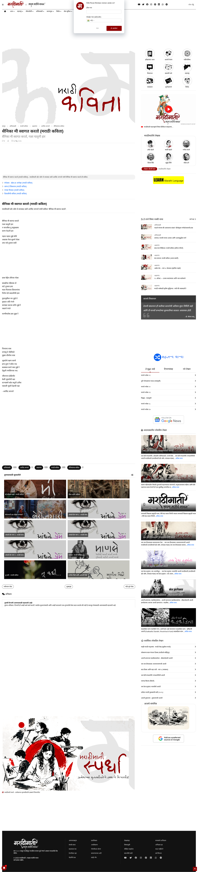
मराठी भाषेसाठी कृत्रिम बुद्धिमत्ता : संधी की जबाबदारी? (170, 288)
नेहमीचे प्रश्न (72, 857)
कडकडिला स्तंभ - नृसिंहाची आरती (156, 624)
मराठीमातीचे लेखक (164, 169)
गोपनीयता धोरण (96, 849)
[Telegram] (167, 4)
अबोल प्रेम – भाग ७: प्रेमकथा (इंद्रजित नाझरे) (167, 268)
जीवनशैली (29, 11)
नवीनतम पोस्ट (8, 586)
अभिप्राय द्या (159, 845)
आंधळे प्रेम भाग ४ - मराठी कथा (78, 514)
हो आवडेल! (114, 28)
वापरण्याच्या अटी (96, 853)
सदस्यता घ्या (72, 849)
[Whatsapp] (163, 4)
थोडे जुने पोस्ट (129, 586)
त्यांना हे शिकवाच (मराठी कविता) (15, 186)
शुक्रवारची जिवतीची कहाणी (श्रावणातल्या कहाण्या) (162, 479)
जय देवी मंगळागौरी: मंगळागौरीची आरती (158, 451)
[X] (143, 4)
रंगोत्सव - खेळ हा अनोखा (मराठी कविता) (18, 183)
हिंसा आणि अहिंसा (74, 494)
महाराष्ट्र (19, 11)
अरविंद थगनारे (45, 126)
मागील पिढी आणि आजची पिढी (78, 575)
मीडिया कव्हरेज (128, 849)
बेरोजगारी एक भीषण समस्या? (14, 514)
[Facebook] (147, 4)
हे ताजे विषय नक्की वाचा (153, 219)
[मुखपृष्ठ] (5, 11)
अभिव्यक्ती (39, 11)
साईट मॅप (94, 857)
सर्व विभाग (158, 853)
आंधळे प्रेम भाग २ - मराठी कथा (78, 535)
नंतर (97, 28)
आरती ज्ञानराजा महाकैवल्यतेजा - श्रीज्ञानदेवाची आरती (163, 595)
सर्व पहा (192, 219)
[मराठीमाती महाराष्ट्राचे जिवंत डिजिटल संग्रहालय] (168, 109)
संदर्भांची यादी (128, 853)
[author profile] (8, 141)
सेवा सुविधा (67, 11)
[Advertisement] (68, 159)
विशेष (58, 11)
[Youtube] (139, 4)
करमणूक (49, 11)
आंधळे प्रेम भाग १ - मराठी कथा (14, 555)
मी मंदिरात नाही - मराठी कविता (14, 494)
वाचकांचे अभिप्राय (160, 840)
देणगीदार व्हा (73, 853)
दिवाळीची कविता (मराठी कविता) (15, 194)
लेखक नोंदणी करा (149, 169)
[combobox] (91, 20)
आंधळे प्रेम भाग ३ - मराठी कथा (14, 535)
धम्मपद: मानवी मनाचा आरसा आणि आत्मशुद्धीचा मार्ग (170, 238)
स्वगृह (3, 126)
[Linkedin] (159, 4)
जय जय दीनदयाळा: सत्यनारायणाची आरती (159, 537)
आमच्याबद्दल (73, 840)
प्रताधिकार (94, 840)
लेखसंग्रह (127, 840)
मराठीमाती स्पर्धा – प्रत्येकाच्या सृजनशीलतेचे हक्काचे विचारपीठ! (22, 792)
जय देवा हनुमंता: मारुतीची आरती (155, 566)
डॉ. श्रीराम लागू (190, 317)
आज (11, 11)
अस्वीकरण (94, 845)
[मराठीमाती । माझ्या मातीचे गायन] (31, 6)
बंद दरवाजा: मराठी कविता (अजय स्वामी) (166, 258)
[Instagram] (151, 4)
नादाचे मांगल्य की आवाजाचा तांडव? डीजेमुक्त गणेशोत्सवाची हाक (173, 228)
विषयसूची (127, 845)
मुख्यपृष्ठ (68, 586)
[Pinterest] (155, 4)
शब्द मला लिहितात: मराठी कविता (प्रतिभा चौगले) (168, 248)
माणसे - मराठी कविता (75, 555)
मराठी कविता (24, 126)
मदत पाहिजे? (159, 849)
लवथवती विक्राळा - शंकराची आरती (156, 508)
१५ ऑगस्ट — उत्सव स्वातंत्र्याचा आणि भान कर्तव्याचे (169, 278)
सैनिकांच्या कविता (59, 126)
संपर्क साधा (72, 845)
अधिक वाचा (179, 458)
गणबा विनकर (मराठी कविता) (14, 190)
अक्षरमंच (34, 126)
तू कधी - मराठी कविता (11, 575)
